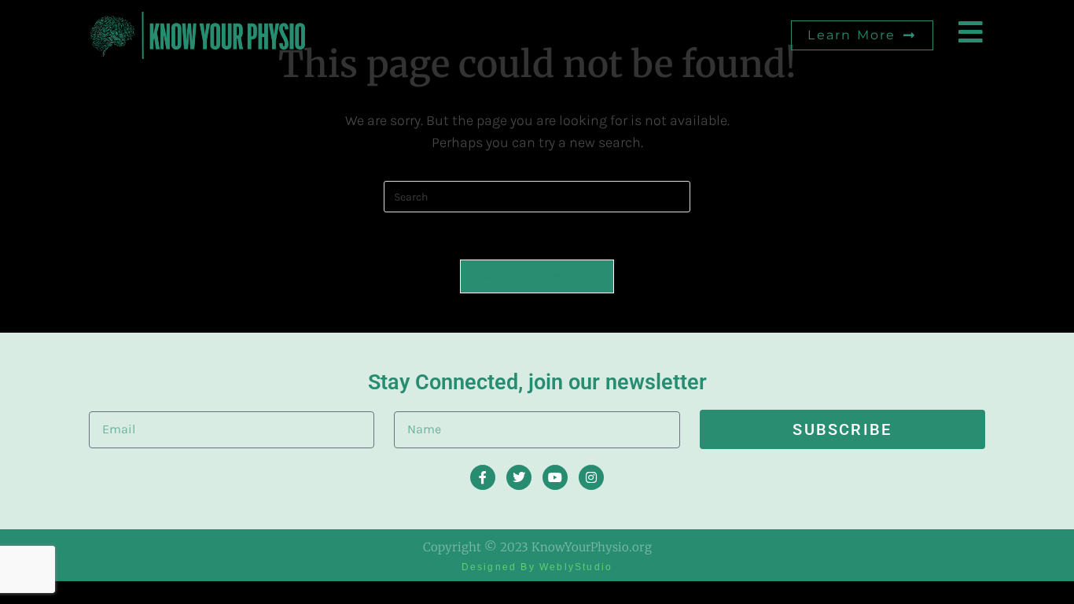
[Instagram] (591, 477)
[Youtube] (555, 477)
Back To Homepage (537, 276)
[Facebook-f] (482, 477)
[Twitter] (518, 477)
